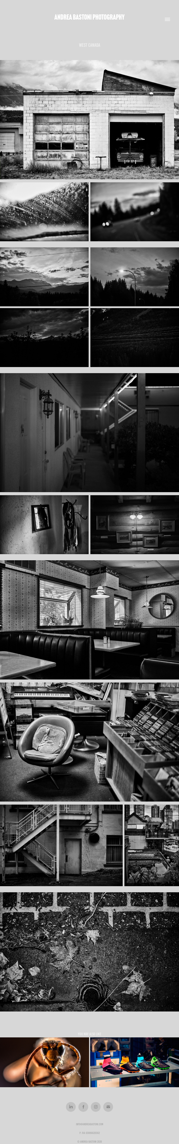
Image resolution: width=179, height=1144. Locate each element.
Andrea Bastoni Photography (89, 17)
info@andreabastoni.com (89, 1124)
